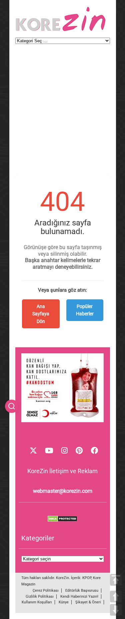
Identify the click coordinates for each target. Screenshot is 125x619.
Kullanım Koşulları (37, 602)
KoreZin (62, 578)
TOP (116, 580)
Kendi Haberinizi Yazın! (79, 596)
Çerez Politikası (46, 590)
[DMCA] (63, 520)
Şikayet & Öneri (88, 602)
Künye (64, 602)
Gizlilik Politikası (40, 596)
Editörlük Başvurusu (81, 590)
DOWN (116, 610)
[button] (11, 406)
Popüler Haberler (85, 310)
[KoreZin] (60, 30)
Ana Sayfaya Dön (40, 314)
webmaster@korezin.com (62, 491)
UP (116, 596)
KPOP (86, 578)
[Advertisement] (62, 112)
